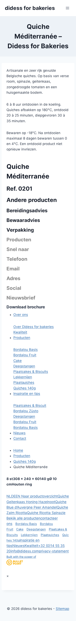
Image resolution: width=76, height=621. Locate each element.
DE (13, 496)
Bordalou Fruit (24, 355)
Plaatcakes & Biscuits (30, 372)
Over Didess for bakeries (33, 327)
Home (18, 450)
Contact (19, 438)
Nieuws (19, 433)
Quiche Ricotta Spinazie (46, 513)
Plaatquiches (23, 382)
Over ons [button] (20, 315)
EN (18, 496)
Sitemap (62, 609)
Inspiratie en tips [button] (26, 394)
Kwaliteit (20, 332)
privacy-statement (54, 551)
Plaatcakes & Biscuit (29, 405)
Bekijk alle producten (23, 518)
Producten (21, 456)
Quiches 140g (24, 388)
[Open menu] (67, 8)
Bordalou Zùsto (25, 411)
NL (8, 496)
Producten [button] (21, 338)
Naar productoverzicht (39, 496)
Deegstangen (24, 366)
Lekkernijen (22, 377)
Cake (17, 361)
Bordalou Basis (25, 350)
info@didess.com (25, 551)
